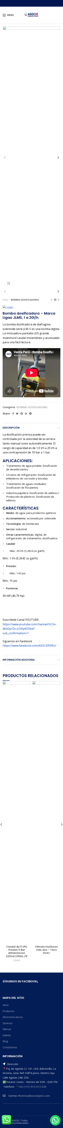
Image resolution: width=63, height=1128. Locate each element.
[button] (55, 1120)
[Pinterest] (21, 413)
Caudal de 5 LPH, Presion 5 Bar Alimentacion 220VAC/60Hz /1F (16, 951)
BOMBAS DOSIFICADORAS (25, 299)
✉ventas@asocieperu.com (34, 1095)
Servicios (8, 1023)
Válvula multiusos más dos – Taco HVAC (46, 950)
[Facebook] (13, 413)
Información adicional (19, 659)
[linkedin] (26, 413)
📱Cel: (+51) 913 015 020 (30, 1086)
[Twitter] (17, 413)
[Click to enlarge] (8, 283)
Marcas (7, 1029)
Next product (58, 299)
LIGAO (16, 960)
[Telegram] (30, 413)
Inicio (5, 299)
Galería (6, 1035)
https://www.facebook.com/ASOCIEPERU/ (29, 645)
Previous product (51, 299)
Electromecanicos (13, 1017)
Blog (5, 1041)
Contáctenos (10, 1047)
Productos (8, 1011)
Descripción (11, 427)
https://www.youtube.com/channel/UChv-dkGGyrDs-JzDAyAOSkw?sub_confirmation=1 (30, 628)
